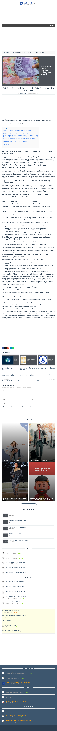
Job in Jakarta (12, 375)
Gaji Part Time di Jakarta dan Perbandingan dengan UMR (43, 380)
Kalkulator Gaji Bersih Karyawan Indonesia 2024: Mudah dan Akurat (46, 367)
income (3, 375)
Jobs (19, 374)
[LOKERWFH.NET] (28, 3)
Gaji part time (51, 374)
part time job (22, 375)
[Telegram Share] (11, 348)
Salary (26, 374)
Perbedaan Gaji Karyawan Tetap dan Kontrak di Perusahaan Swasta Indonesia (28, 368)
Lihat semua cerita (29, 504)
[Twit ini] (5, 348)
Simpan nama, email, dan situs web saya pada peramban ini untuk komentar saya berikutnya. (23, 406)
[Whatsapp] (13, 348)
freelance (41, 374)
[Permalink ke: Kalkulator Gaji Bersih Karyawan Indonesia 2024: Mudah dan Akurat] (46, 360)
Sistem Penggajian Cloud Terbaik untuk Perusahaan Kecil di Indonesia (9, 368)
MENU (52, 25)
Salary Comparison (30, 375)
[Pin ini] (8, 348)
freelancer (45, 374)
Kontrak (17, 375)
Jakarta (7, 375)
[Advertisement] (28, 17)
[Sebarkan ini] (3, 348)
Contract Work (35, 374)
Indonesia (15, 374)
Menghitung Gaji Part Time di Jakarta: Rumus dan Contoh (14, 380)
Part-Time (23, 374)
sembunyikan (12, 128)
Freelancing (10, 374)
